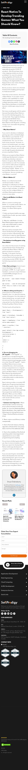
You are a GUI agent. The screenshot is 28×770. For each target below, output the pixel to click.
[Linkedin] (12, 42)
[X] (19, 42)
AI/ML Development (7, 586)
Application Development (9, 573)
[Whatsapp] (14, 42)
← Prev (5, 504)
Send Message (14, 555)
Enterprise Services (7, 590)
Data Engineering (7, 578)
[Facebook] (9, 42)
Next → (22, 504)
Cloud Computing (6, 582)
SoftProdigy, (4, 750)
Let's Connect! (14, 565)
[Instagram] (16, 42)
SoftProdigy (18, 485)
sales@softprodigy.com (9, 646)
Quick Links (4, 594)
